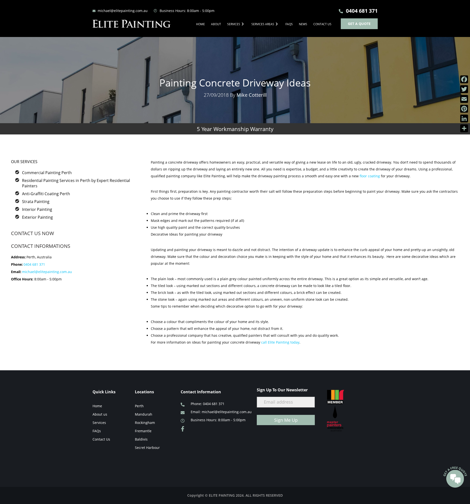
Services (233, 24)
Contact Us (101, 439)
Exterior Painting (37, 217)
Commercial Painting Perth (47, 172)
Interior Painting (37, 209)
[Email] (464, 99)
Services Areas (262, 24)
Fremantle (143, 431)
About (216, 24)
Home (200, 24)
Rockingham (145, 422)
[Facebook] (464, 79)
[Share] (464, 128)
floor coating (370, 176)
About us (100, 414)
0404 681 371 (34, 264)
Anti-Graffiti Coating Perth (46, 193)
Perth (139, 406)
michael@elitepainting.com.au (47, 271)
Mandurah (143, 414)
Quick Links (104, 392)
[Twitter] (464, 89)
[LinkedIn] (464, 118)
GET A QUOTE (359, 23)
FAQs (289, 24)
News (303, 24)
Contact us (322, 24)
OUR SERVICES (24, 161)
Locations (144, 392)
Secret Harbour (147, 447)
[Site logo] (132, 23)
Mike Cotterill (251, 95)
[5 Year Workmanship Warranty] (235, 104)
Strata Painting (35, 201)
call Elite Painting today (280, 342)
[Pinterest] (464, 109)
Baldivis (141, 439)
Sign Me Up (286, 420)
